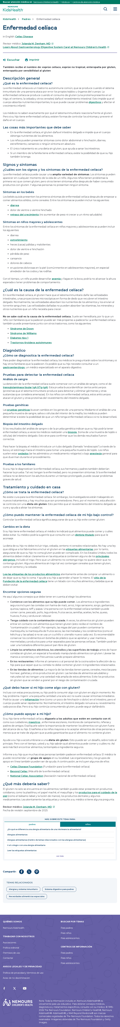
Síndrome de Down (22, 328)
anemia (56, 278)
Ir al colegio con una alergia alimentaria (26, 845)
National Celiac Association (26, 776)
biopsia (72, 432)
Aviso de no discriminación (16, 978)
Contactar (8, 958)
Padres (26, 19)
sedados (23, 453)
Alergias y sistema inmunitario (23, 889)
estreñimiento (19, 240)
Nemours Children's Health (46, 2)
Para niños (66, 933)
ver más (60, 856)
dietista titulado (84, 535)
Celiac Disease (24, 36)
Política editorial (11, 947)
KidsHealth (9, 19)
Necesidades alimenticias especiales (26, 896)
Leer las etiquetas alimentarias (22, 850)
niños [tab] (88, 824)
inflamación (32, 699)
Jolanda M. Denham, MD (38, 43)
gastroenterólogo (14, 367)
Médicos (65, 2)
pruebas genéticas (18, 409)
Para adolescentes (70, 938)
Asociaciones (9, 942)
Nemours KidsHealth (13, 928)
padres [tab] (32, 824)
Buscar (105, 9)
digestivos (95, 102)
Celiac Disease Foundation (26, 766)
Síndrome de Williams (23, 333)
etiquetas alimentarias (79, 549)
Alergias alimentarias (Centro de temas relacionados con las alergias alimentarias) (46, 840)
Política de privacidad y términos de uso (23, 973)
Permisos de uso (11, 953)
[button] (11, 60)
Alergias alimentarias (17, 835)
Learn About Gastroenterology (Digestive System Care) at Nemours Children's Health (56, 47)
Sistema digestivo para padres (59, 889)
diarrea (14, 205)
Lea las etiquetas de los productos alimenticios (31, 574)
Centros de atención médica (86, 2)
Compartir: (9, 871)
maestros (34, 722)
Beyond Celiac (19, 771)
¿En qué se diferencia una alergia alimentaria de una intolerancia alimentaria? (44, 829)
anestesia (96, 453)
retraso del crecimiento (24, 214)
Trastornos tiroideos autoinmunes (31, 342)
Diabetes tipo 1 (19, 338)
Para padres (67, 928)
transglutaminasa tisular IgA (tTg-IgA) (25, 387)
